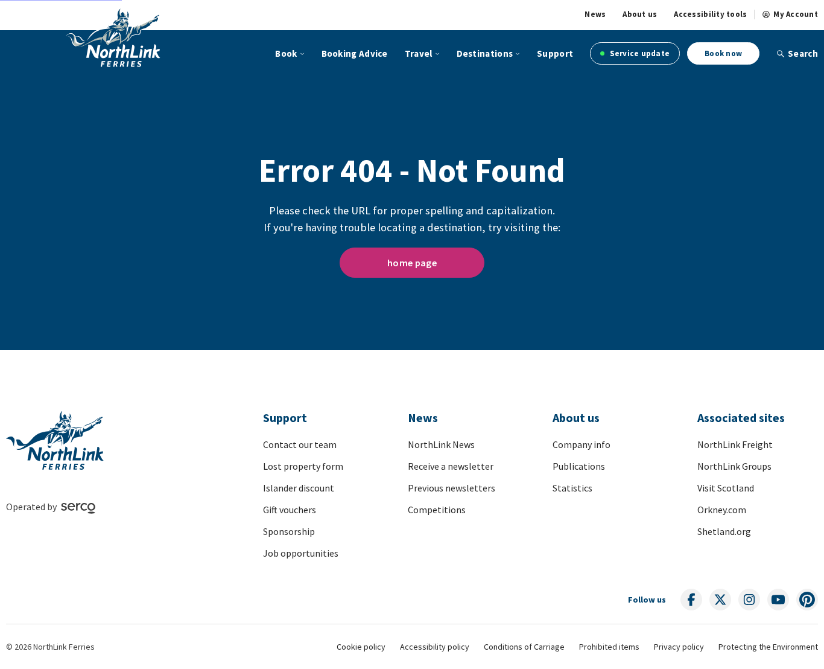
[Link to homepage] (113, 37)
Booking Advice (355, 53)
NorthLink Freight (735, 444)
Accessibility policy (434, 646)
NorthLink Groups (734, 466)
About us (640, 14)
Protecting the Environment (768, 646)
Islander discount (298, 488)
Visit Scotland (725, 488)
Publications (579, 466)
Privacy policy (679, 646)
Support (555, 53)
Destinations (485, 53)
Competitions (437, 510)
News (595, 14)
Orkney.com (721, 510)
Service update (638, 53)
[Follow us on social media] (691, 599)
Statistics (572, 488)
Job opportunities (300, 553)
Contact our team (300, 444)
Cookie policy (361, 646)
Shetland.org (724, 531)
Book (286, 53)
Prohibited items (609, 646)
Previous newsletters (451, 488)
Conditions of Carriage (524, 646)
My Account (795, 14)
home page (412, 263)
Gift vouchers (289, 510)
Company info (581, 444)
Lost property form (303, 466)
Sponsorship (289, 531)
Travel (419, 53)
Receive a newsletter (450, 466)
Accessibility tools (710, 14)
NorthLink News (441, 444)
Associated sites (741, 417)
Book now (723, 53)
